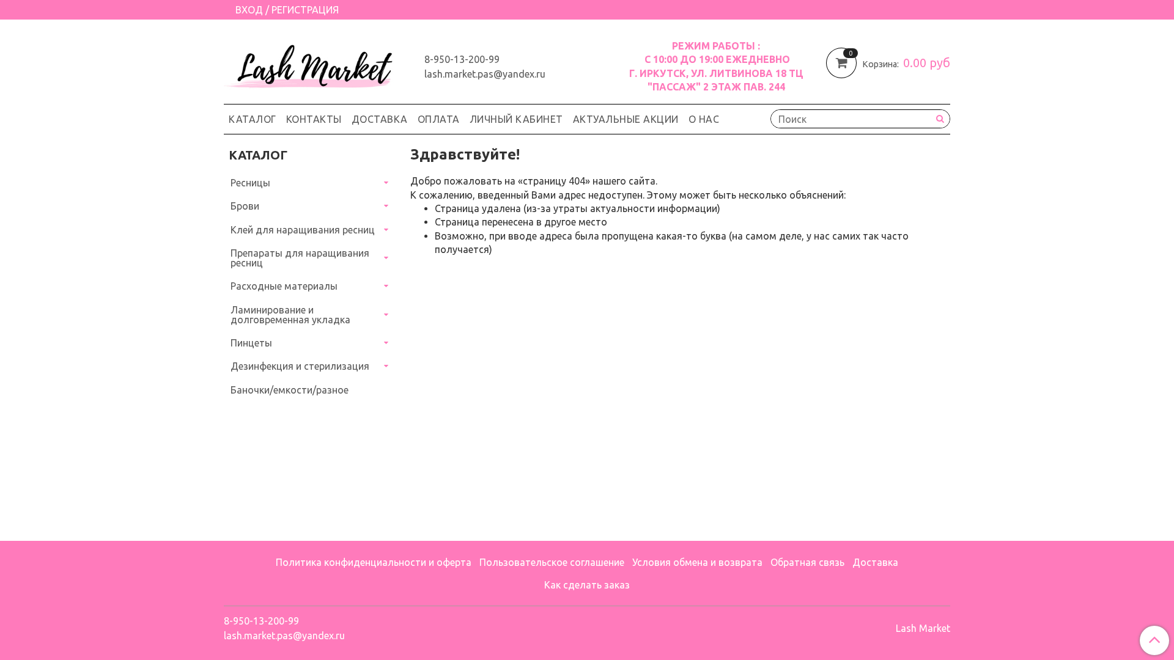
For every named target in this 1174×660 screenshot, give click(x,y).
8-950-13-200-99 (462, 59)
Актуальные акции (626, 119)
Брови (245, 205)
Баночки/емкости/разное (290, 389)
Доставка (380, 119)
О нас (704, 119)
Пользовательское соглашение (551, 562)
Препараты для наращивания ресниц (300, 258)
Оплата (439, 119)
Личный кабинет (516, 119)
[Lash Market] (314, 63)
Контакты (314, 119)
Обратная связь (807, 562)
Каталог (252, 119)
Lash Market (923, 628)
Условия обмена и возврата (697, 562)
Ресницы (250, 182)
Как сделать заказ (587, 584)
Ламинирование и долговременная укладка (290, 314)
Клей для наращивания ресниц (303, 229)
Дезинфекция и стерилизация (300, 366)
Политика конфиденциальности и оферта (373, 562)
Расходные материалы (284, 286)
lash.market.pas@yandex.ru (484, 73)
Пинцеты (251, 342)
